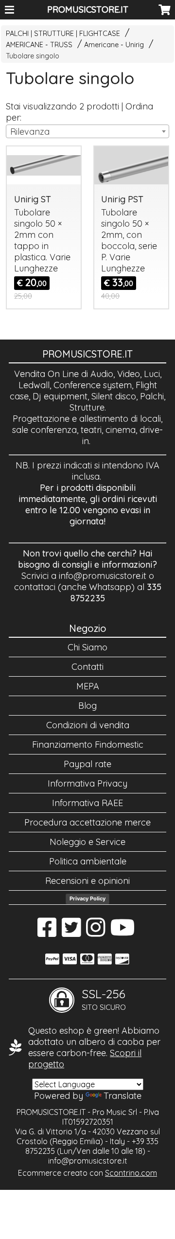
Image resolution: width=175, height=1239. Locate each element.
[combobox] (87, 131)
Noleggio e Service (87, 841)
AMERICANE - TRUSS (39, 44)
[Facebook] (46, 932)
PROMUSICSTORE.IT (87, 9)
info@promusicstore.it (102, 575)
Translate (122, 1095)
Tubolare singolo (32, 56)
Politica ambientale (87, 861)
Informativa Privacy (87, 783)
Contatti (87, 666)
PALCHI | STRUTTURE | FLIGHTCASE (63, 33)
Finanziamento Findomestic (87, 744)
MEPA (87, 686)
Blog (87, 705)
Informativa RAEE (87, 802)
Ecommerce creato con (87, 1173)
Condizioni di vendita (87, 725)
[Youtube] (122, 932)
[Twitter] (71, 932)
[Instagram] (95, 932)
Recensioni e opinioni (87, 880)
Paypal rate (87, 764)
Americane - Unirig (114, 44)
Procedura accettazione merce (87, 822)
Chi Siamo (87, 647)
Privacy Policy (87, 898)
